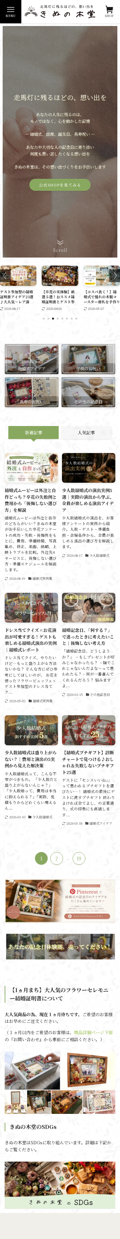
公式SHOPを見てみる (60, 184)
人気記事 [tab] (86, 432)
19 (79, 858)
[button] (44, 319)
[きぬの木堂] (60, 11)
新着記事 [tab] (33, 432)
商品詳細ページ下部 (93, 1032)
